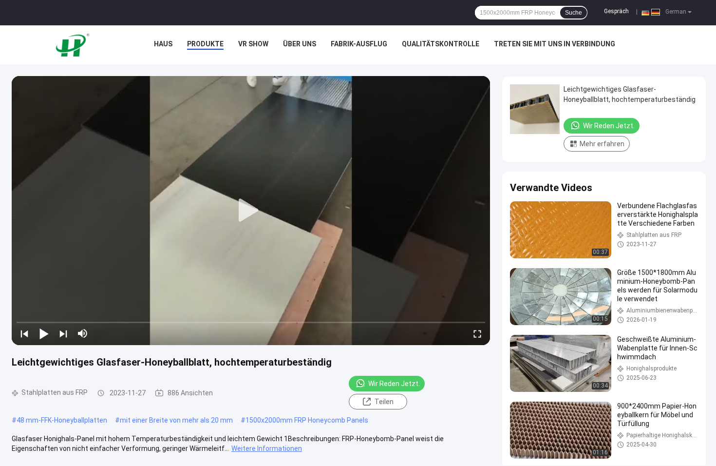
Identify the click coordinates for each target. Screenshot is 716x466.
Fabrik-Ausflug (359, 44)
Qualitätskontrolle (440, 44)
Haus (163, 44)
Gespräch (616, 11)
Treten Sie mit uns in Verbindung (554, 44)
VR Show (253, 44)
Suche (573, 12)
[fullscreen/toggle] (477, 333)
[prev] (24, 333)
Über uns (299, 44)
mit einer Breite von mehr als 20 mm (176, 420)
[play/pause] (44, 333)
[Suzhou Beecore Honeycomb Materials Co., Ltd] (74, 44)
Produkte (205, 44)
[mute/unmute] (83, 333)
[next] (63, 333)
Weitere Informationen (266, 448)
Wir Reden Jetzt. (394, 384)
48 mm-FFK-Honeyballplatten (62, 420)
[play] (251, 210)
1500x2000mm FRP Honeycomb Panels (306, 420)
